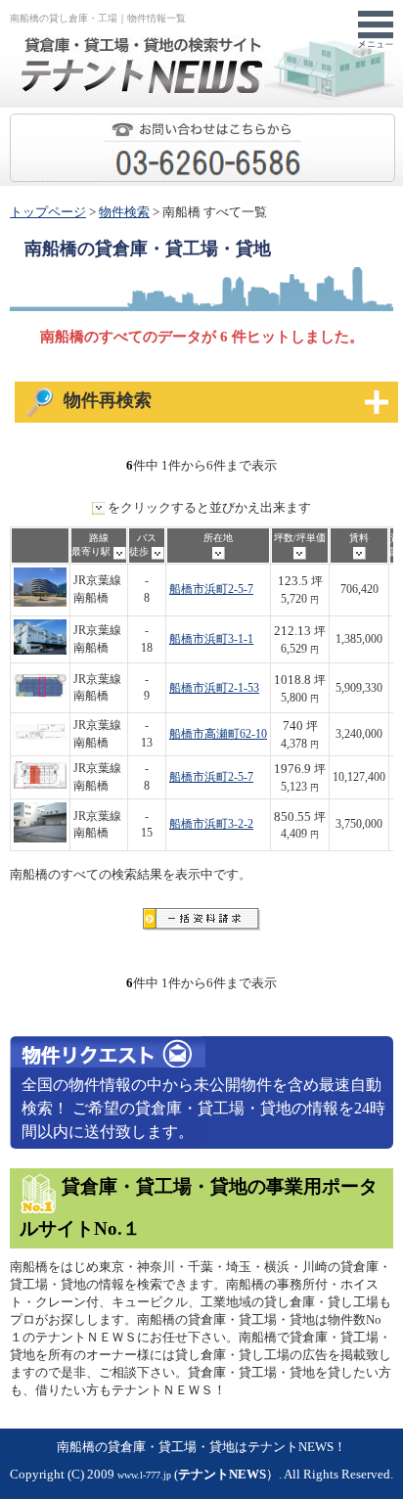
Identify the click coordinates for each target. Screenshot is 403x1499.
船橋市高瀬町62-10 (218, 734)
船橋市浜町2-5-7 (211, 589)
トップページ (48, 212)
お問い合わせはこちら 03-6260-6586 (394, 123)
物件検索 (124, 212)
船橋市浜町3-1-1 (211, 639)
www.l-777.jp (144, 1475)
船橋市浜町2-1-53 (214, 688)
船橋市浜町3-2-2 (211, 824)
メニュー (375, 30)
